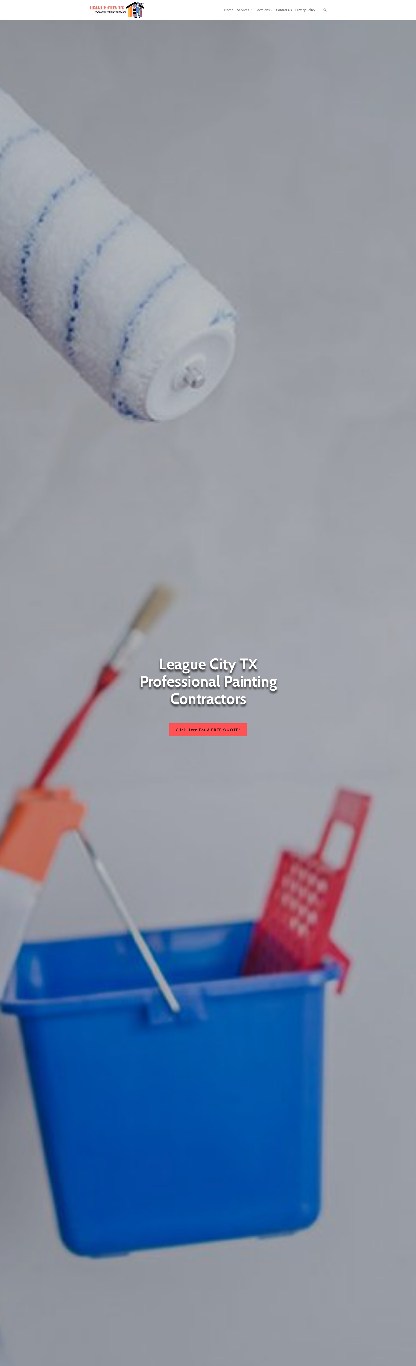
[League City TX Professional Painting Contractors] (117, 10)
